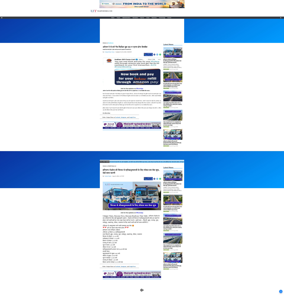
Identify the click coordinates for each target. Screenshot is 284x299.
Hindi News (111, 166)
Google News (132, 117)
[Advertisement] (142, 29)
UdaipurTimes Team (109, 52)
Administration (126, 17)
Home (104, 43)
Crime (147, 17)
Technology (162, 17)
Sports (142, 17)
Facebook (117, 117)
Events (169, 17)
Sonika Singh (108, 176)
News (112, 17)
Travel (118, 17)
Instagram (123, 117)
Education (135, 17)
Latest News (168, 44)
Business (154, 17)
